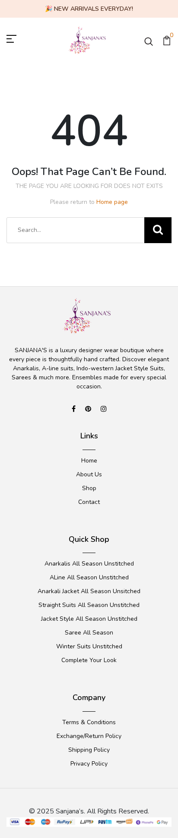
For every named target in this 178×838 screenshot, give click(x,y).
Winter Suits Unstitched (89, 646)
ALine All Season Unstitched (89, 577)
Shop (89, 488)
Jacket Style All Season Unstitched (89, 619)
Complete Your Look (89, 660)
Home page (112, 202)
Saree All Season (89, 632)
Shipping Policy (89, 750)
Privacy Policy (89, 764)
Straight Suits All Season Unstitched (89, 605)
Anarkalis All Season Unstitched (89, 564)
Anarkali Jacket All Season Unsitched (89, 591)
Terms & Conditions (89, 722)
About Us (89, 474)
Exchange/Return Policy (89, 736)
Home (89, 461)
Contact (89, 502)
